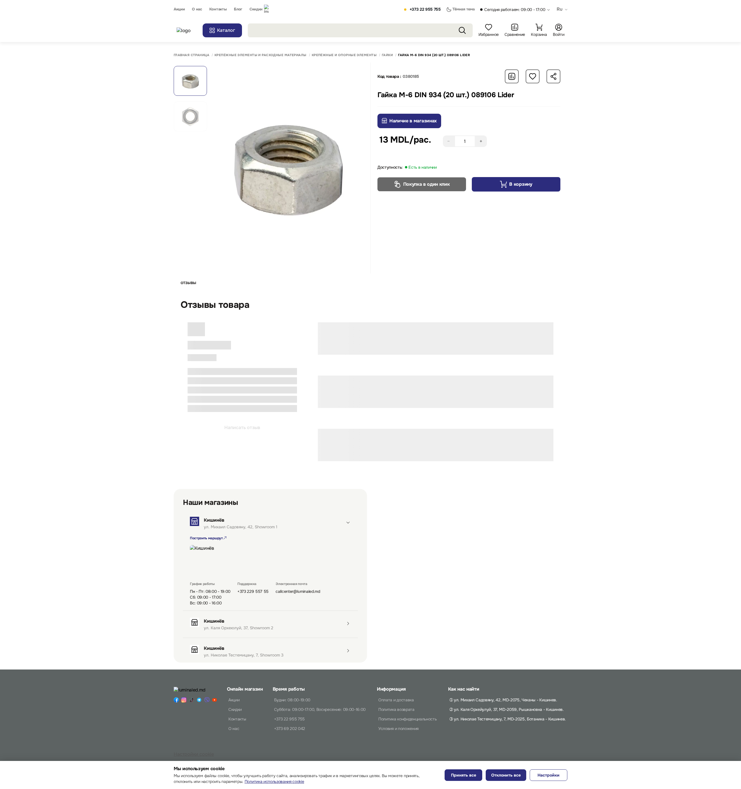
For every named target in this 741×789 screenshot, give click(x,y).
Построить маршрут (206, 538)
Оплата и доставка (396, 699)
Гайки (387, 55)
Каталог (226, 30)
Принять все (463, 775)
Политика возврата (396, 709)
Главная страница (191, 55)
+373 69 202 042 (289, 728)
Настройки (549, 775)
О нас (197, 9)
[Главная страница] (187, 30)
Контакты (218, 9)
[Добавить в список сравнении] (512, 76)
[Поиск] (462, 30)
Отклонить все (506, 775)
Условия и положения (398, 728)
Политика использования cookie (274, 781)
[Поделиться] (553, 76)
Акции (179, 9)
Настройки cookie (194, 754)
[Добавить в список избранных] (533, 76)
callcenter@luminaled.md (298, 591)
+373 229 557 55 (253, 591)
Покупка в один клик (426, 184)
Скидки (256, 9)
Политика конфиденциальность (407, 719)
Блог (238, 9)
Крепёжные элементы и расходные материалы (260, 55)
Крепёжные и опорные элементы (344, 55)
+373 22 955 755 (425, 9)
